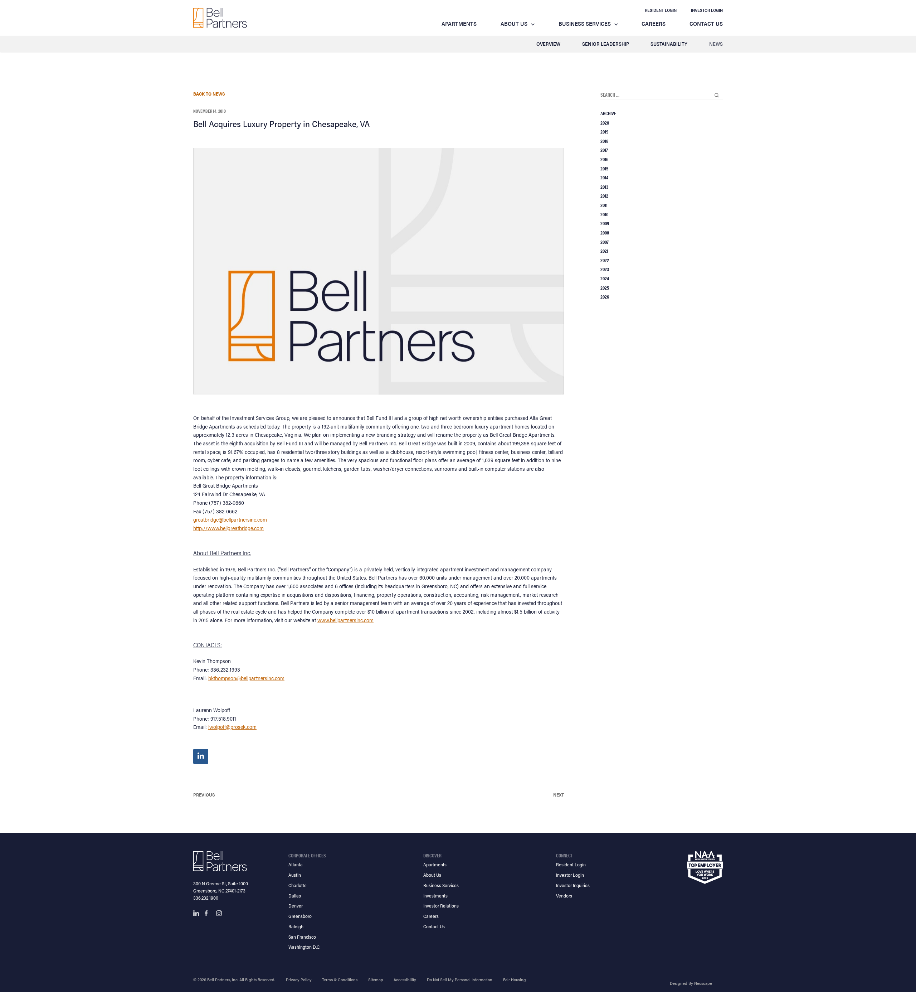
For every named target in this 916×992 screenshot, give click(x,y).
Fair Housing (514, 979)
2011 (604, 204)
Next (558, 794)
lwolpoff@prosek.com (232, 726)
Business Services (585, 23)
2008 (604, 232)
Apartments (459, 23)
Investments (435, 895)
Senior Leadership (605, 43)
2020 (604, 122)
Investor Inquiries (573, 885)
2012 (604, 195)
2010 (604, 214)
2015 (604, 168)
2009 (604, 223)
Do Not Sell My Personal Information (459, 979)
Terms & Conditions (339, 979)
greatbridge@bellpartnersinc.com (230, 519)
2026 (604, 296)
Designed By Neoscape (691, 983)
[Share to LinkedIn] (200, 756)
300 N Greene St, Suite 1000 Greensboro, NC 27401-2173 (220, 887)
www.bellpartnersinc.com (345, 620)
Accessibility (405, 979)
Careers (654, 23)
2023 (604, 268)
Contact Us (706, 23)
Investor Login (707, 10)
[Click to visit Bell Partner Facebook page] (207, 913)
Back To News (209, 93)
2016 (604, 159)
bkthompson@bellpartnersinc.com (246, 678)
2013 (604, 186)
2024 (604, 278)
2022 (604, 259)
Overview (548, 43)
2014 (604, 177)
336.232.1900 (205, 897)
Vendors (564, 895)
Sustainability (669, 43)
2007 (604, 241)
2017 (604, 149)
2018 (604, 140)
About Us (514, 23)
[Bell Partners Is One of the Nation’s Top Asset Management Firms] (220, 18)
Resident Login (661, 10)
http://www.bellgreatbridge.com (228, 528)
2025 (604, 287)
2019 (604, 131)
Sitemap (375, 979)
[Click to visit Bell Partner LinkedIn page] (196, 913)
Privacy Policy (299, 979)
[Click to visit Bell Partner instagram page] (219, 913)
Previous (204, 794)
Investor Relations (441, 905)
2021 (604, 250)
